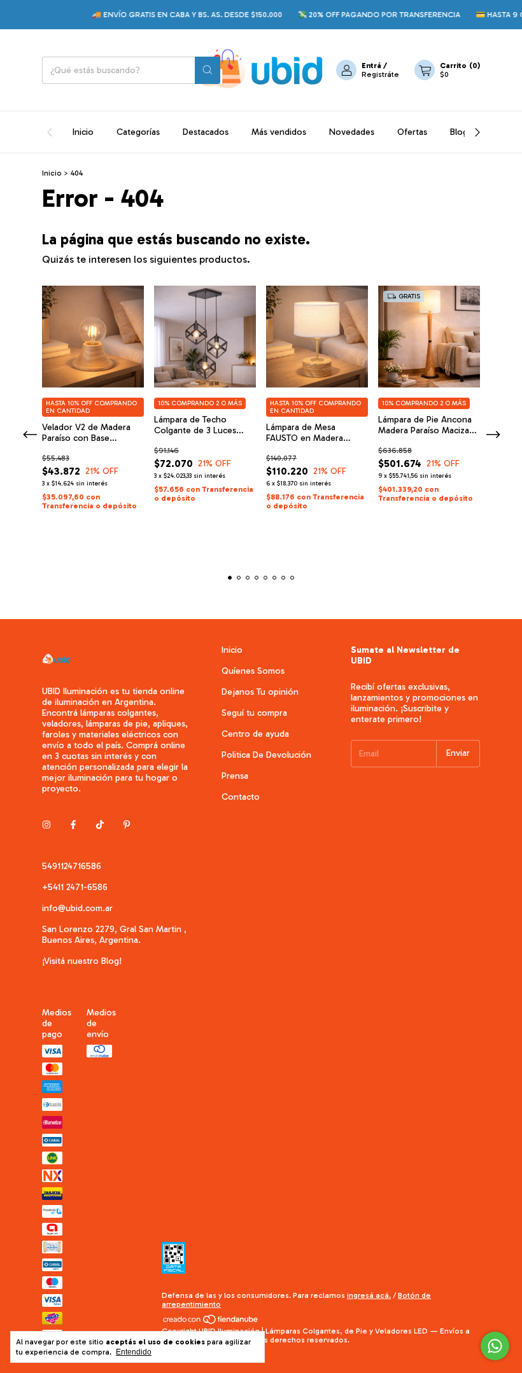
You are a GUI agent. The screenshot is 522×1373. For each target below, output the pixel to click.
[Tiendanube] (211, 1322)
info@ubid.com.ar (77, 908)
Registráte (380, 74)
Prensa (235, 775)
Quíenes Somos (253, 671)
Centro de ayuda (255, 733)
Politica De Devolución (266, 754)
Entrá (371, 65)
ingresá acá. (369, 1295)
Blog (459, 132)
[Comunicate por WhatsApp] (495, 1346)
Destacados (206, 132)
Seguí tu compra (254, 712)
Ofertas (412, 132)
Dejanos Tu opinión (260, 691)
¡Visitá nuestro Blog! (82, 961)
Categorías (138, 132)
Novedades (351, 132)
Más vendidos (278, 132)
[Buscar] (207, 70)
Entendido (134, 1352)
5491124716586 (71, 866)
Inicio (83, 132)
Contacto (241, 796)
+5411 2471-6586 (75, 887)
